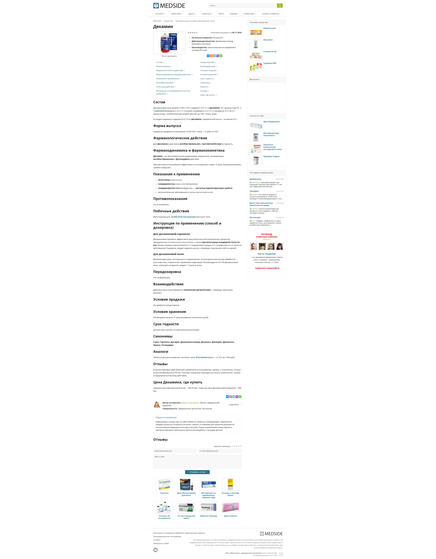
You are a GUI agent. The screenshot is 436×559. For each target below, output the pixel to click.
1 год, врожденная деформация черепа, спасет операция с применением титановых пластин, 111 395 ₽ (267, 257)
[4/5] (195, 33)
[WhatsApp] (221, 55)
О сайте (156, 540)
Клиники (233, 14)
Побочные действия (165, 87)
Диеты (191, 14)
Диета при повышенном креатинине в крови (261, 204)
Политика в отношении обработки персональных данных (179, 533)
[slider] (236, 446)
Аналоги (204, 87)
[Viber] (217, 55)
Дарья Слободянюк (190, 402)
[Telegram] (214, 55)
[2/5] (191, 33)
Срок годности (206, 78)
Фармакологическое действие (169, 70)
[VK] (155, 550)
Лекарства (206, 14)
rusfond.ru (267, 239)
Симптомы (176, 14)
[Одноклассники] (211, 55)
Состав (159, 62)
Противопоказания (164, 82)
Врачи (221, 14)
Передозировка (207, 62)
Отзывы (203, 91)
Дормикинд (255, 179)
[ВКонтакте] (208, 55)
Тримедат (254, 191)
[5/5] (197, 33)
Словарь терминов (270, 14)
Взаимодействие (207, 66)
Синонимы (205, 82)
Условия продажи (208, 70)
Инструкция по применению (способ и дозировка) (173, 92)
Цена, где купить (207, 95)
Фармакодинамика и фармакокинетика (173, 74)
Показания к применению (167, 78)
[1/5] (189, 33)
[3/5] (193, 33)
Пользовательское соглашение (167, 536)
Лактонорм (255, 217)
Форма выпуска (163, 66)
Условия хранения (208, 74)
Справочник (249, 14)
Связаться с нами (161, 543)
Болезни (159, 14)
